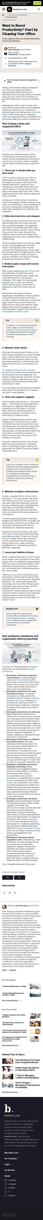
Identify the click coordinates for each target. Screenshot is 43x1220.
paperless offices (27, 271)
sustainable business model (16, 311)
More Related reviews (10, 1000)
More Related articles (10, 1045)
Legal (6, 1164)
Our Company (10, 1158)
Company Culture (11, 17)
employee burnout (32, 828)
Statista (5, 284)
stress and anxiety (22, 680)
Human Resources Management (17, 15)
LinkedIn (12, 970)
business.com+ (10, 1136)
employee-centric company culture (20, 619)
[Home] (17, 9)
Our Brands (9, 1170)
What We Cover (11, 1153)
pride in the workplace (23, 469)
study (9, 782)
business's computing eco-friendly (21, 330)
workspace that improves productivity (18, 371)
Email (4, 970)
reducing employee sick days (23, 699)
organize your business (12, 161)
